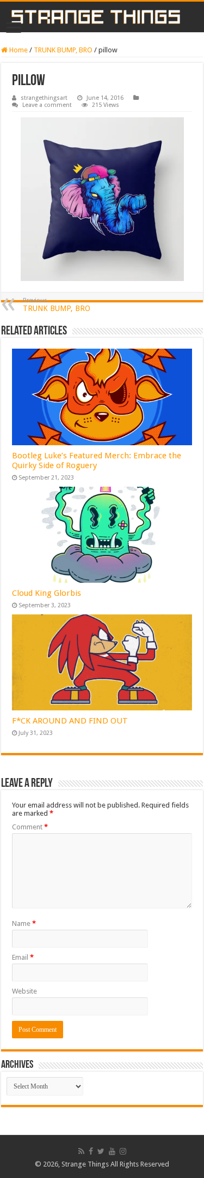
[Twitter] (101, 1151)
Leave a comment (47, 105)
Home (18, 50)
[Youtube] (112, 1151)
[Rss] (81, 1151)
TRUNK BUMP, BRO (63, 50)
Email (23, 957)
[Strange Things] (102, 17)
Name (24, 923)
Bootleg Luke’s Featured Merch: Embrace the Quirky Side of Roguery (96, 460)
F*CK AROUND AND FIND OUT (70, 721)
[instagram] (123, 1151)
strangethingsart (44, 97)
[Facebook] (91, 1151)
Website (24, 991)
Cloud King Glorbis (46, 593)
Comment (30, 827)
